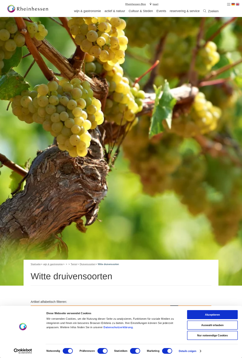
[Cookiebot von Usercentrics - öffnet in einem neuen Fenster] (22, 351)
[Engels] (237, 4)
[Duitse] (233, 4)
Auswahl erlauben (212, 325)
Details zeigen (187, 351)
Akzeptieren (212, 314)
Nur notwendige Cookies (212, 335)
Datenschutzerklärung (118, 327)
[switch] (102, 351)
